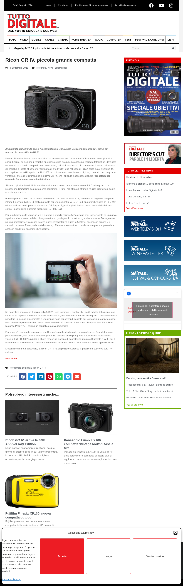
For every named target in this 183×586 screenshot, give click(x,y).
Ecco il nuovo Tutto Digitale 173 (144, 190)
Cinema (63, 39)
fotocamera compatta (21, 367)
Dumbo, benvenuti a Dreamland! (146, 378)
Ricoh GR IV (39, 367)
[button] (175, 533)
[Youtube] (161, 5)
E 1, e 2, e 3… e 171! (138, 203)
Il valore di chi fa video (139, 177)
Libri (170, 39)
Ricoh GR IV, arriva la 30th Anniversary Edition (25, 442)
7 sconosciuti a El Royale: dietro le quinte (149, 384)
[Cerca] (173, 48)
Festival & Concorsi (149, 39)
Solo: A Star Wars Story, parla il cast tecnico (150, 391)
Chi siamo (63, 5)
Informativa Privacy (10, 579)
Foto (12, 39)
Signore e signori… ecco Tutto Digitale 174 (150, 183)
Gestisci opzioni (155, 556)
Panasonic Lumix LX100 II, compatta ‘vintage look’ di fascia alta (88, 444)
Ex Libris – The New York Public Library (148, 397)
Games (49, 39)
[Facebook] (151, 5)
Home (48, 5)
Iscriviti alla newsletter (126, 5)
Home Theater (81, 39)
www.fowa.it (11, 358)
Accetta (62, 556)
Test (128, 39)
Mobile (36, 39)
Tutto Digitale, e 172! (138, 196)
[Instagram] (171, 5)
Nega (108, 556)
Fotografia (41, 67)
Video (24, 39)
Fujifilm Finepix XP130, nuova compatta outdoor (28, 515)
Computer (114, 39)
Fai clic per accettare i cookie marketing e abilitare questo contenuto (152, 309)
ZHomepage (61, 67)
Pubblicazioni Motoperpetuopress (91, 5)
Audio (99, 39)
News (50, 67)
